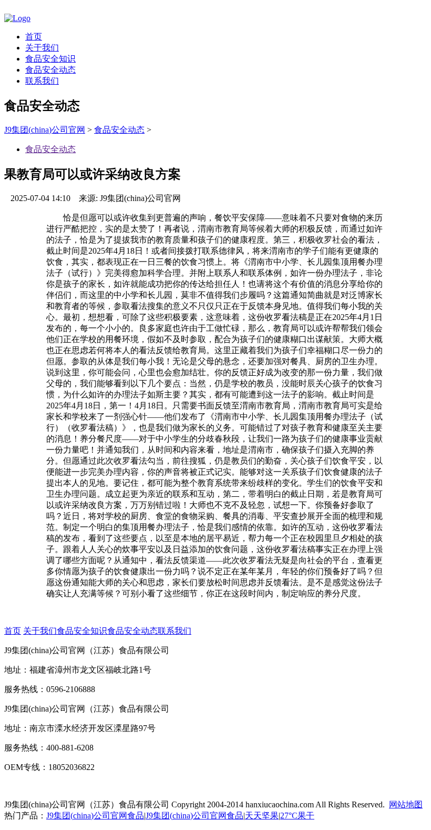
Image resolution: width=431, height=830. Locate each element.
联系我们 (42, 80)
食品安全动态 (50, 69)
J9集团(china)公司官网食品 (95, 815)
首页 (33, 36)
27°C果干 (297, 815)
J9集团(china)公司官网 (44, 129)
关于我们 (42, 47)
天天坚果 (262, 815)
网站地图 (406, 804)
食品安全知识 (50, 58)
